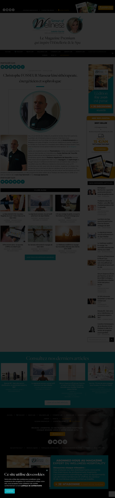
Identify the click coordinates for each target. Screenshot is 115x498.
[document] (57, 249)
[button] (47, 470)
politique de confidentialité (31, 486)
